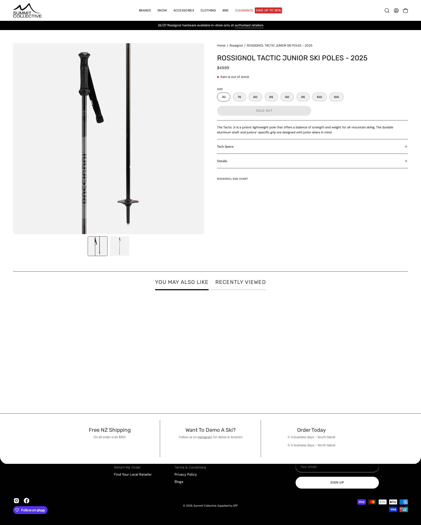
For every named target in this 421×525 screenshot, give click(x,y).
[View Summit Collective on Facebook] (26, 500)
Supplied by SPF (228, 505)
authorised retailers (249, 25)
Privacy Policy (186, 474)
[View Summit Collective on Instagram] (16, 500)
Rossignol (236, 45)
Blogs (179, 481)
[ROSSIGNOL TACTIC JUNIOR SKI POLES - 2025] (97, 246)
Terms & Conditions (190, 467)
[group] (210, 25)
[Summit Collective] (27, 10)
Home (221, 45)
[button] (162, 10)
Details (222, 161)
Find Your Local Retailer (133, 474)
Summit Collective (205, 505)
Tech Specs (225, 147)
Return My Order (127, 467)
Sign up (337, 482)
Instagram (205, 437)
